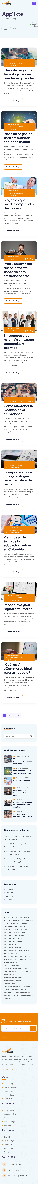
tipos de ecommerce (22, 993)
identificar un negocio (12, 965)
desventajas (8, 926)
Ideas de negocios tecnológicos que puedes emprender (19, 74)
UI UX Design (9, 1084)
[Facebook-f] (3, 1069)
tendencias (8, 993)
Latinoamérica (9, 971)
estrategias (23, 950)
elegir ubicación (21, 929)
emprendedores (9, 932)
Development (9, 1091)
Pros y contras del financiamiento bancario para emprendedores (18, 270)
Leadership (8, 1144)
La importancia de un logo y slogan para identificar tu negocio (18, 478)
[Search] (32, 735)
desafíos (25, 923)
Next (18, 716)
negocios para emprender (13, 978)
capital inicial (26, 920)
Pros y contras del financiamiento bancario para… (22, 793)
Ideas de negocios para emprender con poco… (22, 772)
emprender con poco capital (14, 935)
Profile (6, 1152)
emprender (22, 932)
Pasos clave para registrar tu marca (18, 607)
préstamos (26, 987)
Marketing (8, 1099)
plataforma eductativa (12, 987)
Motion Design (9, 1095)
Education (9, 896)
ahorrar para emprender (20, 917)
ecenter (7, 844)
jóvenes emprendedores (12, 968)
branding (15, 920)
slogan (23, 990)
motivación (8, 974)
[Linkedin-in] (12, 1069)
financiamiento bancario (13, 956)
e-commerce (20, 926)
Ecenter (7, 836)
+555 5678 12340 (14, 1164)
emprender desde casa (12, 938)
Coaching (13, 65)
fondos (27, 956)
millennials (27, 971)
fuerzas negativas (10, 959)
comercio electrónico (12, 923)
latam (26, 968)
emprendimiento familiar (12, 947)
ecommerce (8, 929)
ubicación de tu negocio (22, 996)
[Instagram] (16, 1069)
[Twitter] (8, 1069)
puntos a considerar (11, 990)
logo (18, 971)
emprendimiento (10, 944)
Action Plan (10, 889)
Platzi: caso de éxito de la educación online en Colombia (17, 543)
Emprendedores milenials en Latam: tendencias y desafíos (19, 342)
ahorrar (6, 917)
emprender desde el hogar (13, 941)
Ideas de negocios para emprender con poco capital (18, 138)
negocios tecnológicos (12, 981)
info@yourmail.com (14, 1170)
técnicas (7, 996)
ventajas (7, 999)
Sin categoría (14, 468)
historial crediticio (10, 962)
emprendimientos (10, 950)
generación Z (24, 959)
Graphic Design (10, 1087)
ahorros (7, 920)
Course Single (9, 1141)
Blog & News (9, 1137)
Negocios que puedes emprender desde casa (19, 204)
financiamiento (9, 953)
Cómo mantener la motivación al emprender (18, 410)
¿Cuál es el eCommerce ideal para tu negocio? (18, 669)
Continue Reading (12, 101)
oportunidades (9, 984)
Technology (8, 1148)
